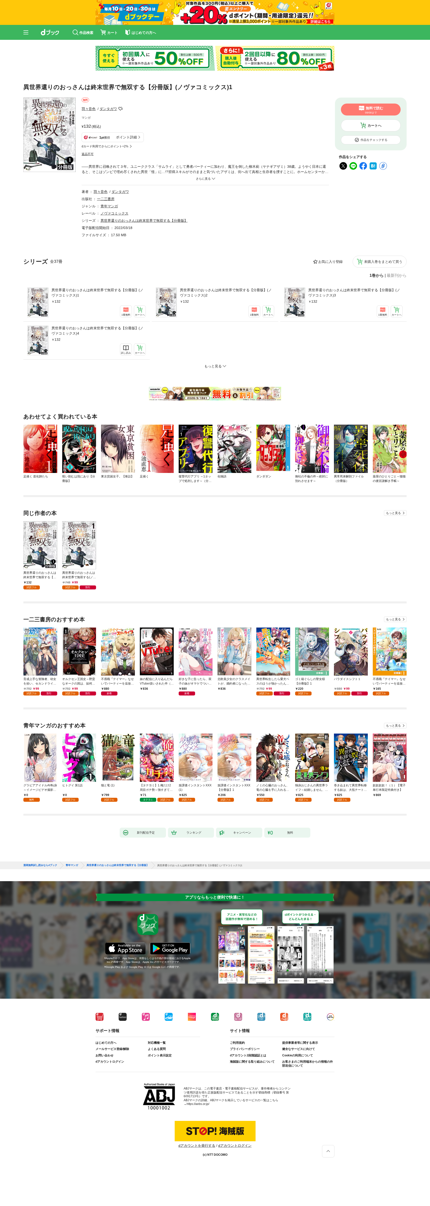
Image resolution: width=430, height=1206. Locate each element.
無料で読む (374, 110)
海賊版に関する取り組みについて (252, 1061)
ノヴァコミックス (114, 213)
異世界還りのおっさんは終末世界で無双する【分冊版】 (144, 221)
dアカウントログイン (110, 1061)
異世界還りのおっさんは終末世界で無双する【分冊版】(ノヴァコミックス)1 (97, 292)
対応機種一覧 (157, 1042)
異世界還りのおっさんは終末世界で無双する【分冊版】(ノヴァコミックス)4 (97, 330)
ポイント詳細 (126, 137)
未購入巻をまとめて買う (383, 262)
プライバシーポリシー (245, 1049)
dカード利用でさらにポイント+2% (105, 146)
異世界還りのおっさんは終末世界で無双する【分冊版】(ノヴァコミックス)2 (226, 292)
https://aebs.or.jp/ (198, 1104)
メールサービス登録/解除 (112, 1049)
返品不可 (88, 154)
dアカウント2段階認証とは (248, 1055)
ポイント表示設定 (160, 1055)
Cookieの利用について (297, 1055)
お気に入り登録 (330, 262)
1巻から (377, 276)
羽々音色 (89, 109)
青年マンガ (109, 206)
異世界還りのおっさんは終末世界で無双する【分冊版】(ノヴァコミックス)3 (354, 292)
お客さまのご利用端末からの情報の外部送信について (307, 1063)
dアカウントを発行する (196, 1146)
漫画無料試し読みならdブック (40, 865)
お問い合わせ (104, 1055)
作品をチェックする (374, 140)
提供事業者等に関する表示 (300, 1042)
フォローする (120, 108)
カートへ (374, 125)
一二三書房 (105, 199)
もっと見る (393, 513)
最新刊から (397, 276)
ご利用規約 (237, 1042)
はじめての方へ (106, 1042)
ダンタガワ (108, 109)
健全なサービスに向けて (298, 1049)
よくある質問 (157, 1049)
